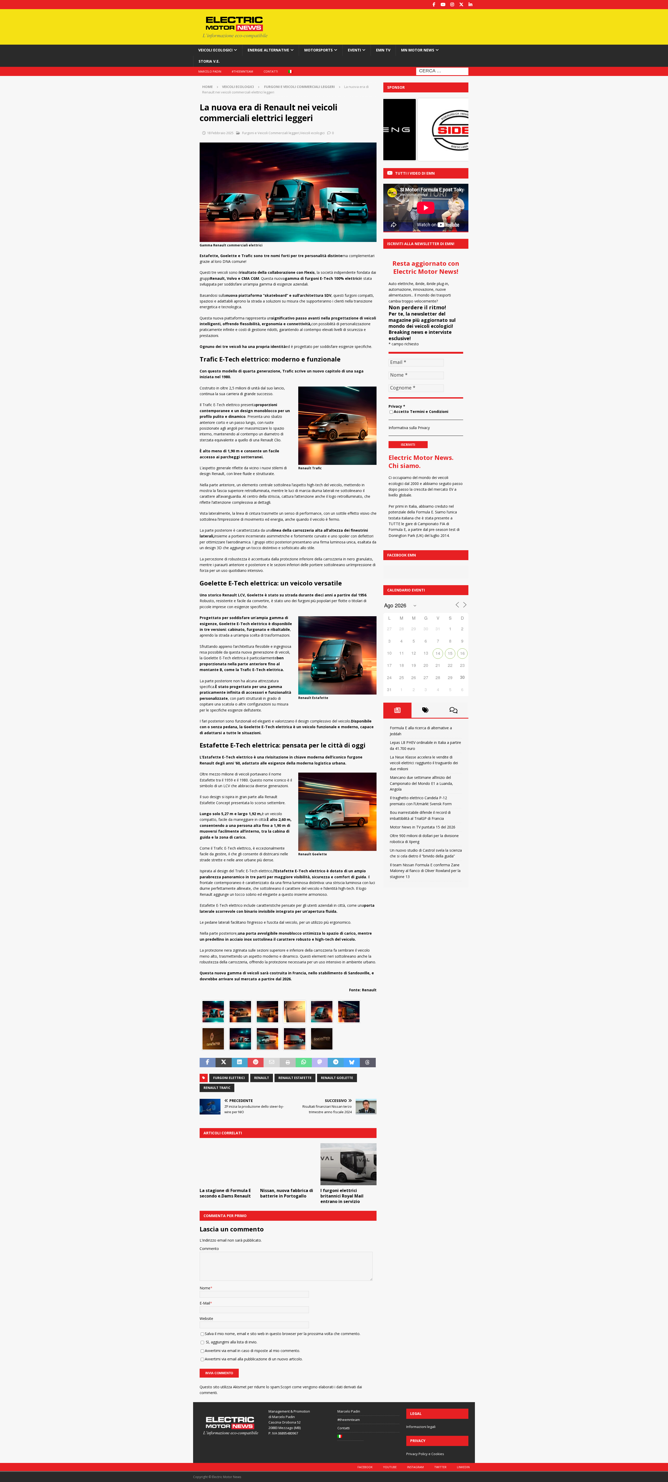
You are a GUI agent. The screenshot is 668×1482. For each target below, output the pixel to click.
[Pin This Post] (256, 1062)
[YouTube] (443, 4)
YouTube (390, 1467)
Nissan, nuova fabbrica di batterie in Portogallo (286, 1193)
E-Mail (205, 1303)
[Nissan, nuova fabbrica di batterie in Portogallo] (288, 1164)
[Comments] (453, 710)
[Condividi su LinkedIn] (240, 1062)
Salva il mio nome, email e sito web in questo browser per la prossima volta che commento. (282, 1333)
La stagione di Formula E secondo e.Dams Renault (225, 1193)
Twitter (440, 1467)
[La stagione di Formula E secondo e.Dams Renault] (228, 1164)
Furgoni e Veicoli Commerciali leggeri (270, 133)
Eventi (354, 50)
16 (462, 653)
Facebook (365, 1467)
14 (438, 653)
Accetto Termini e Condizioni (421, 411)
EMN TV (383, 50)
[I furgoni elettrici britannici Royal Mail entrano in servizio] (348, 1164)
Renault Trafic (217, 1088)
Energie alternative (268, 50)
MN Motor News (417, 50)
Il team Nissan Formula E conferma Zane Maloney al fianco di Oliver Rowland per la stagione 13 (425, 870)
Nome (205, 1287)
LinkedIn (463, 1467)
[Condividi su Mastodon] (320, 1062)
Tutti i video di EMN (415, 173)
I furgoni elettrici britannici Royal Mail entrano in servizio (341, 1196)
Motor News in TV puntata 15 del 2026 (422, 827)
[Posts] (397, 710)
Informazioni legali (421, 1426)
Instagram (415, 1467)
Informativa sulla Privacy (409, 427)
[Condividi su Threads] (368, 1062)
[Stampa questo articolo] (288, 1062)
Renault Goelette (337, 1078)
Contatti (271, 71)
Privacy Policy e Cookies (425, 1453)
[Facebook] (433, 4)
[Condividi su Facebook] (208, 1062)
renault (261, 1078)
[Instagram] (452, 4)
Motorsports (318, 50)
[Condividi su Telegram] (336, 1062)
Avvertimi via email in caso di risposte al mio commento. (252, 1350)
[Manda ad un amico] (271, 1062)
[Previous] (394, 129)
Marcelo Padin (209, 71)
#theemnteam (242, 71)
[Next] (457, 129)
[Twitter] (461, 4)
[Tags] (425, 710)
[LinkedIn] (470, 4)
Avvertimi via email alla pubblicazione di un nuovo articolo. (254, 1358)
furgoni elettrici (229, 1078)
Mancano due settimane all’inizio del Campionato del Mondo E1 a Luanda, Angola (421, 783)
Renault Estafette (295, 1078)
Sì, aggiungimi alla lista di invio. (231, 1341)
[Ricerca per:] (442, 70)
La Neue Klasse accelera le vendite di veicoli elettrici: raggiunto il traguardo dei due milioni (424, 763)
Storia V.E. (209, 61)
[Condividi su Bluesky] (352, 1062)
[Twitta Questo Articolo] (223, 1062)
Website (206, 1318)
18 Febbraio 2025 (220, 133)
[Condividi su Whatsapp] (304, 1062)
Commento (209, 1248)
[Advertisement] (384, 26)
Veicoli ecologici (215, 50)
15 (450, 653)
